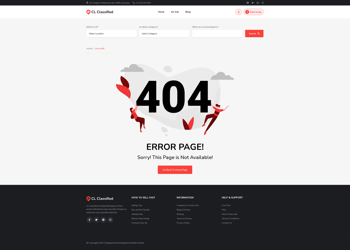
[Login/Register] (239, 12)
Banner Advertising (140, 218)
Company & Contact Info (188, 205)
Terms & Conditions (230, 218)
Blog (188, 11)
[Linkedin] (258, 3)
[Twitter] (253, 3)
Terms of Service (184, 218)
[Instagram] (263, 3)
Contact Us (227, 223)
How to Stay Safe (229, 214)
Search (252, 33)
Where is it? (92, 26)
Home (161, 11)
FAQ (224, 209)
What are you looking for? (205, 26)
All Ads (175, 11)
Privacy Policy (183, 223)
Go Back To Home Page (175, 169)
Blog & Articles (183, 209)
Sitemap (180, 214)
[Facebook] (248, 3)
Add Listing (255, 12)
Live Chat (226, 205)
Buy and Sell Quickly (141, 209)
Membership (137, 214)
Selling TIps (137, 205)
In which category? (148, 26)
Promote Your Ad (139, 223)
